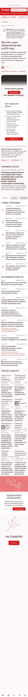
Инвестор (21, 13)
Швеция (3, 160)
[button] (7, 508)
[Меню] (3, 695)
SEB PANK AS (15, 160)
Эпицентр (13, 13)
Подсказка (9, 218)
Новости (8, 243)
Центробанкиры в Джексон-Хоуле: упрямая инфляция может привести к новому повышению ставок (13, 301)
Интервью (9, 206)
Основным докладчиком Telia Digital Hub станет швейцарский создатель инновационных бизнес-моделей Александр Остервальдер (12, 177)
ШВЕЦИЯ (3, 25)
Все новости (5, 13)
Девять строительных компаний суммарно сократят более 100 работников (11, 348)
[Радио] (14, 695)
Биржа (7, 230)
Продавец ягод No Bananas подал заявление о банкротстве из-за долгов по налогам (16, 257)
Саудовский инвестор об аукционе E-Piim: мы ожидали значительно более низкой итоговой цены (21, 440)
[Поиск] (19, 695)
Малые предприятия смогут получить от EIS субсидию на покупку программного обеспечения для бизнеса (7, 468)
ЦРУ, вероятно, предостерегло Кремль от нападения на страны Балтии (16, 268)
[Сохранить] (26, 206)
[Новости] (8, 695)
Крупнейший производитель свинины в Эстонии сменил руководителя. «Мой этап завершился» (12, 324)
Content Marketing (10, 170)
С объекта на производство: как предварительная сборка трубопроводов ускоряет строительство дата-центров (21, 468)
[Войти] (25, 695)
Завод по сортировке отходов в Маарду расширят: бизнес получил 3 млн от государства (16, 247)
